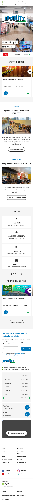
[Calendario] (6, 93)
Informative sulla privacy (8, 495)
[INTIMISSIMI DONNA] (12, 54)
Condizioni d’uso (19, 353)
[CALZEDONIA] (23, 54)
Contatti (4, 491)
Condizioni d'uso (21, 495)
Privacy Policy (5, 499)
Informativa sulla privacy (11, 355)
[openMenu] (30, 8)
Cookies (19, 491)
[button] (29, 71)
